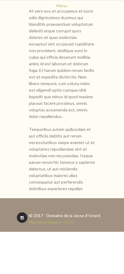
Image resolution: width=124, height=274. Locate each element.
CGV (69, 222)
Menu (61, 5)
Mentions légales (45, 222)
